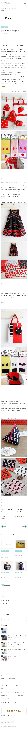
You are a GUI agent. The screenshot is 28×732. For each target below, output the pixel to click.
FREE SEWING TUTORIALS (8, 678)
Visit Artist (6, 603)
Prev (5, 526)
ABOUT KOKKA (5, 702)
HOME (2, 8)
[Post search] (21, 3)
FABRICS (3, 695)
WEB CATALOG (18, 695)
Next (22, 526)
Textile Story (15, 8)
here (3, 86)
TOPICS (8, 8)
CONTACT (17, 702)
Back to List (7, 585)
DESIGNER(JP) (5, 692)
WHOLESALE (4, 698)
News (4, 606)
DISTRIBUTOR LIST (19, 692)
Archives (5, 609)
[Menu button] (25, 3)
